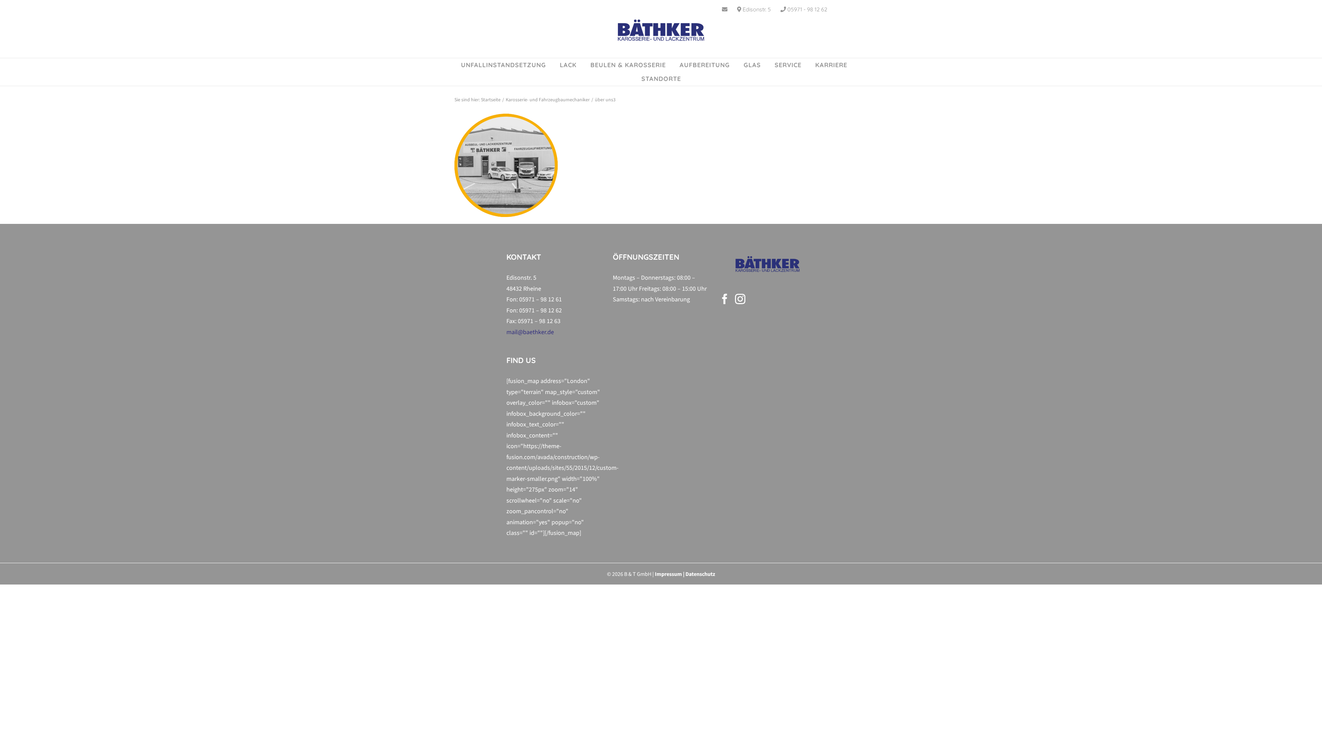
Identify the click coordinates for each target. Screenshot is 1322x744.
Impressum (668, 574)
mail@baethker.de (530, 332)
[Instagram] (740, 299)
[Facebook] (725, 299)
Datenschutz (700, 574)
